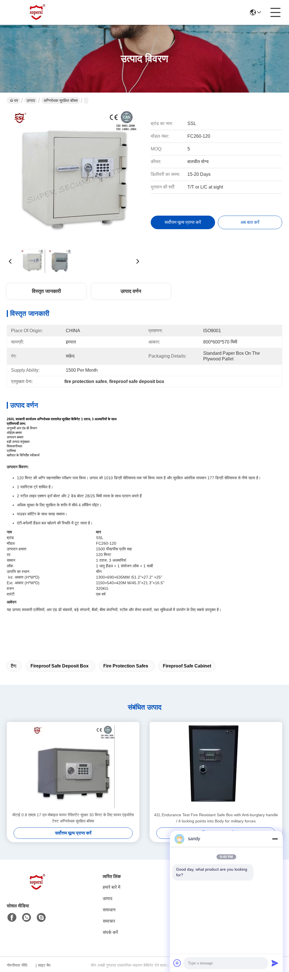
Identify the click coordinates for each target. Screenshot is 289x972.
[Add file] (177, 963)
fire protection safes (125, 666)
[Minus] (275, 838)
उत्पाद (31, 100)
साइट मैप (44, 965)
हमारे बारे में (111, 887)
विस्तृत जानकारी (46, 291)
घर (16, 100)
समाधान (109, 909)
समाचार (109, 921)
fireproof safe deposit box (59, 666)
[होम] (38, 889)
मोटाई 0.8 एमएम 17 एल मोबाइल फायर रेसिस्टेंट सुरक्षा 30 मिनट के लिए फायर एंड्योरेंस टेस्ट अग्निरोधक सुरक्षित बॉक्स (73, 818)
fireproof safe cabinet (187, 666)
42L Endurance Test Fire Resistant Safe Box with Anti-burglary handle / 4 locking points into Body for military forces (216, 818)
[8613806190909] (26, 917)
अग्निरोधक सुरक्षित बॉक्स (60, 100)
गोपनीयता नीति (17, 965)
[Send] (274, 963)
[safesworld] (41, 917)
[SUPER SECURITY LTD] (38, 12)
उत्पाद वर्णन (131, 291)
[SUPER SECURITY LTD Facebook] (12, 917)
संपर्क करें (110, 932)
